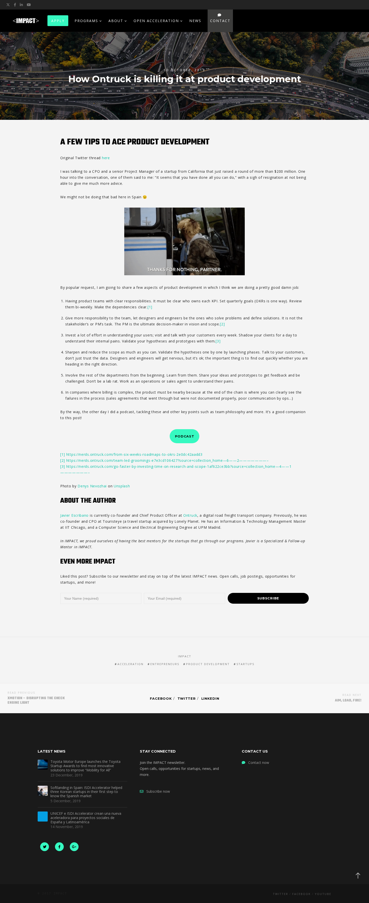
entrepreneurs (164, 664)
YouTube (323, 894)
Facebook (161, 698)
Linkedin (210, 698)
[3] (218, 341)
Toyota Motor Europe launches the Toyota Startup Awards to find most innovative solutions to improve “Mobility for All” (85, 766)
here (106, 157)
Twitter (186, 698)
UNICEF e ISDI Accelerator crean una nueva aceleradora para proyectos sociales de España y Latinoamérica (85, 817)
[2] (222, 324)
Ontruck (190, 515)
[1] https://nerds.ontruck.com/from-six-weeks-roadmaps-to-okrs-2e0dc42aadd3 (131, 454)
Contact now (257, 762)
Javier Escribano (74, 515)
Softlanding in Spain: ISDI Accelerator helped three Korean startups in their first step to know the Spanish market (86, 792)
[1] (150, 307)
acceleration (130, 664)
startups (245, 664)
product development (208, 664)
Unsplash (122, 486)
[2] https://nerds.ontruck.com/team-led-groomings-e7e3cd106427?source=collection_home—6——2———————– (164, 460)
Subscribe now (156, 791)
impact (184, 656)
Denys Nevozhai (92, 486)
